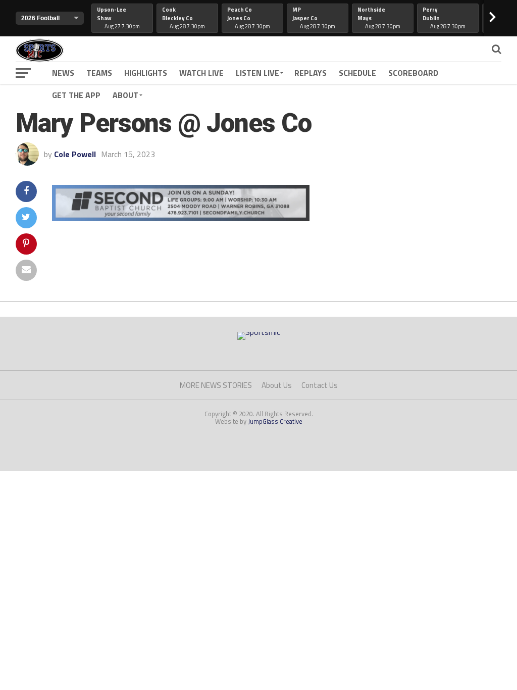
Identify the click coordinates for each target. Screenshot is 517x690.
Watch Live (201, 73)
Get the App (76, 95)
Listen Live (257, 73)
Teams (99, 73)
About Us (277, 385)
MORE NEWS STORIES (216, 385)
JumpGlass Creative (275, 421)
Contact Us (319, 385)
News (63, 73)
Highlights (145, 73)
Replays (310, 73)
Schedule (357, 73)
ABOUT (125, 95)
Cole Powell (75, 154)
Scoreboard (413, 73)
